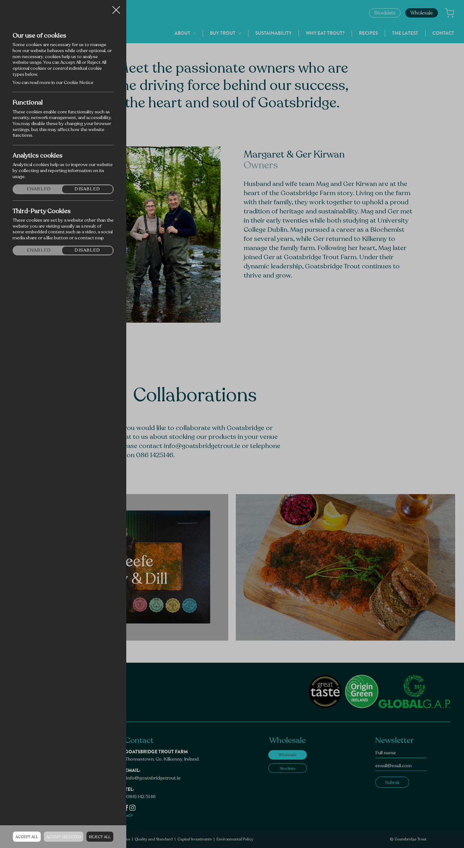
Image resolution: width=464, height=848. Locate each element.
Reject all (100, 836)
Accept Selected (63, 836)
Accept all (26, 836)
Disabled (87, 189)
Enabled (39, 189)
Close (116, 8)
